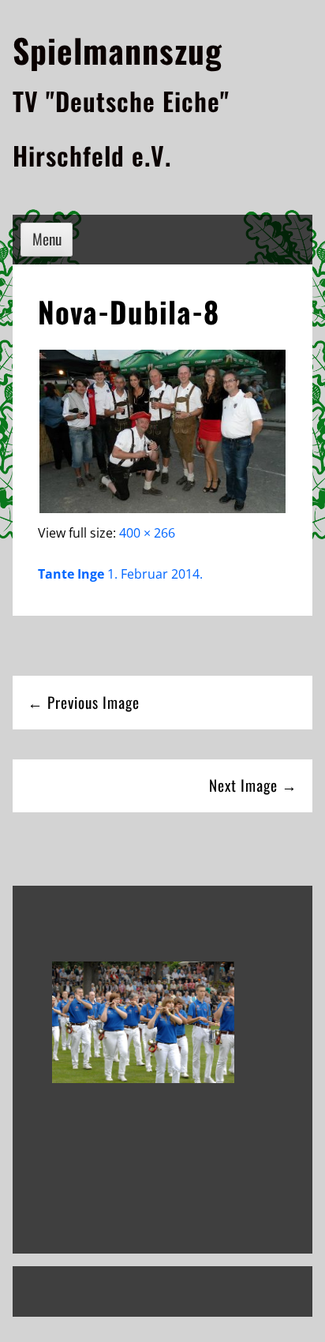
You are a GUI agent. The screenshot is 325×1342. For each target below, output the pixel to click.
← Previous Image (84, 702)
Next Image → (253, 785)
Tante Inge (71, 574)
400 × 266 (147, 533)
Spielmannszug (117, 49)
